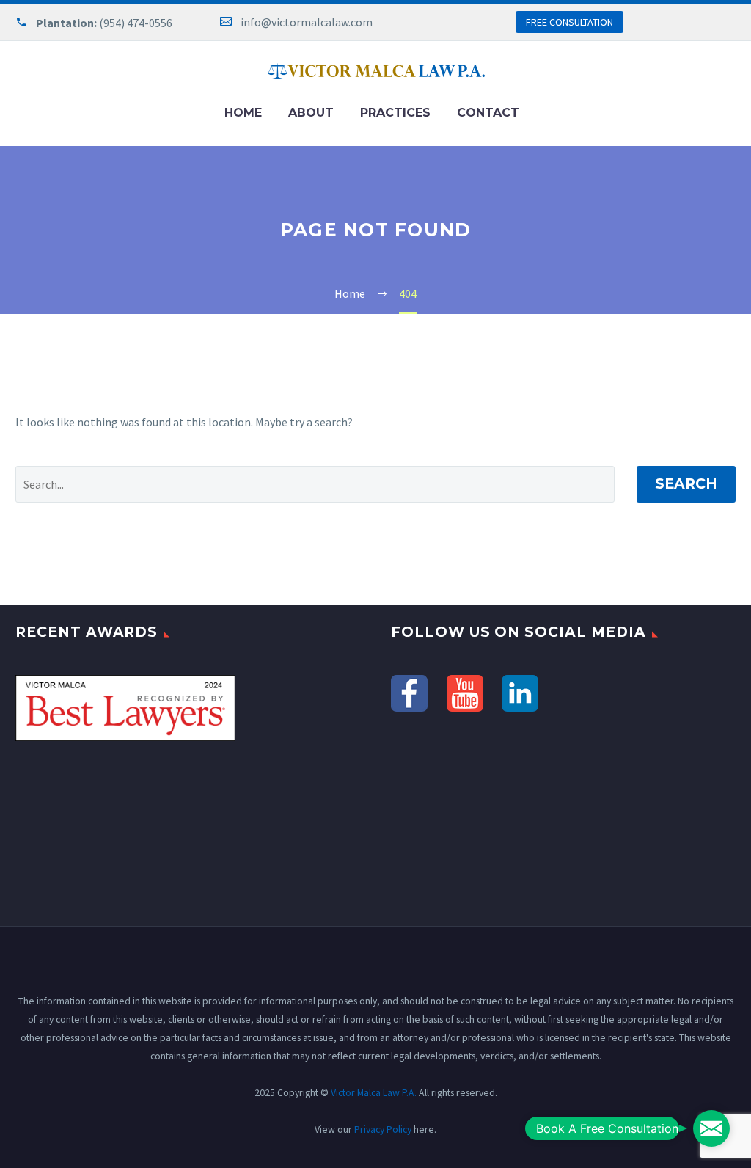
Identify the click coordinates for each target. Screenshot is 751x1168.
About (311, 113)
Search (686, 483)
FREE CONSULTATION (569, 22)
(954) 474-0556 (135, 22)
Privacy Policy (382, 1129)
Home (243, 113)
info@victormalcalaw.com (307, 22)
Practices (395, 113)
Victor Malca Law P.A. (374, 1092)
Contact (488, 113)
